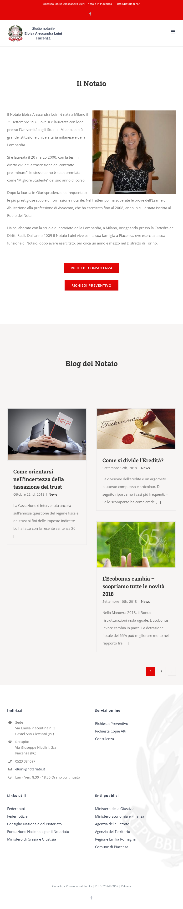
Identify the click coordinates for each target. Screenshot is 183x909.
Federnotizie (17, 816)
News (53, 494)
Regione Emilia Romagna (115, 839)
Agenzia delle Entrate (112, 823)
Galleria (53, 434)
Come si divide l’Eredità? (129, 428)
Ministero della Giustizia (114, 808)
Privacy (126, 886)
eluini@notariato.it (30, 769)
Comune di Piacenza (111, 846)
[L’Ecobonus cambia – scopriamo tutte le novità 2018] (136, 545)
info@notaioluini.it (128, 4)
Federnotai (16, 808)
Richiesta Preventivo (111, 723)
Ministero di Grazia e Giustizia (31, 839)
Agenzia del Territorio (112, 831)
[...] (16, 536)
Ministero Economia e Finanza (119, 816)
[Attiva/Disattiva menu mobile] (173, 31)
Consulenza (104, 738)
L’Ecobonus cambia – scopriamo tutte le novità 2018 (129, 544)
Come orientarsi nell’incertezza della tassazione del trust (40, 434)
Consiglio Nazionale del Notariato (34, 823)
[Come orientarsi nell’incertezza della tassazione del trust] (47, 434)
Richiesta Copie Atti (110, 731)
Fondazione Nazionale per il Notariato (38, 831)
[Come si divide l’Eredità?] (136, 429)
